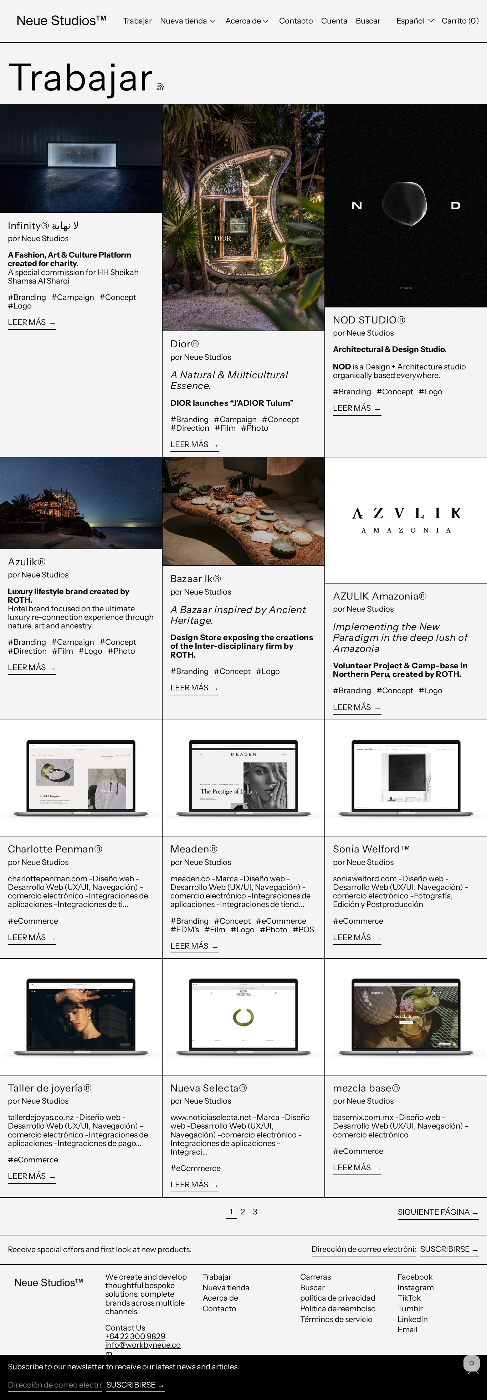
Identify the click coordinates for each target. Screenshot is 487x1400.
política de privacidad (337, 1298)
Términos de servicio (336, 1319)
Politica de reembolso (338, 1308)
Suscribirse (445, 1249)
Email (407, 1330)
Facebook (415, 1277)
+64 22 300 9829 (135, 1336)
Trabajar (217, 1277)
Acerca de (220, 1298)
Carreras (315, 1277)
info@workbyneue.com (143, 1349)
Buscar (312, 1287)
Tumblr (410, 1309)
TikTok (409, 1298)
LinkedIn (413, 1319)
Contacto (219, 1308)
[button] (368, 21)
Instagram (416, 1288)
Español (411, 21)
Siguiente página (434, 1212)
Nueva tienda (226, 1287)
